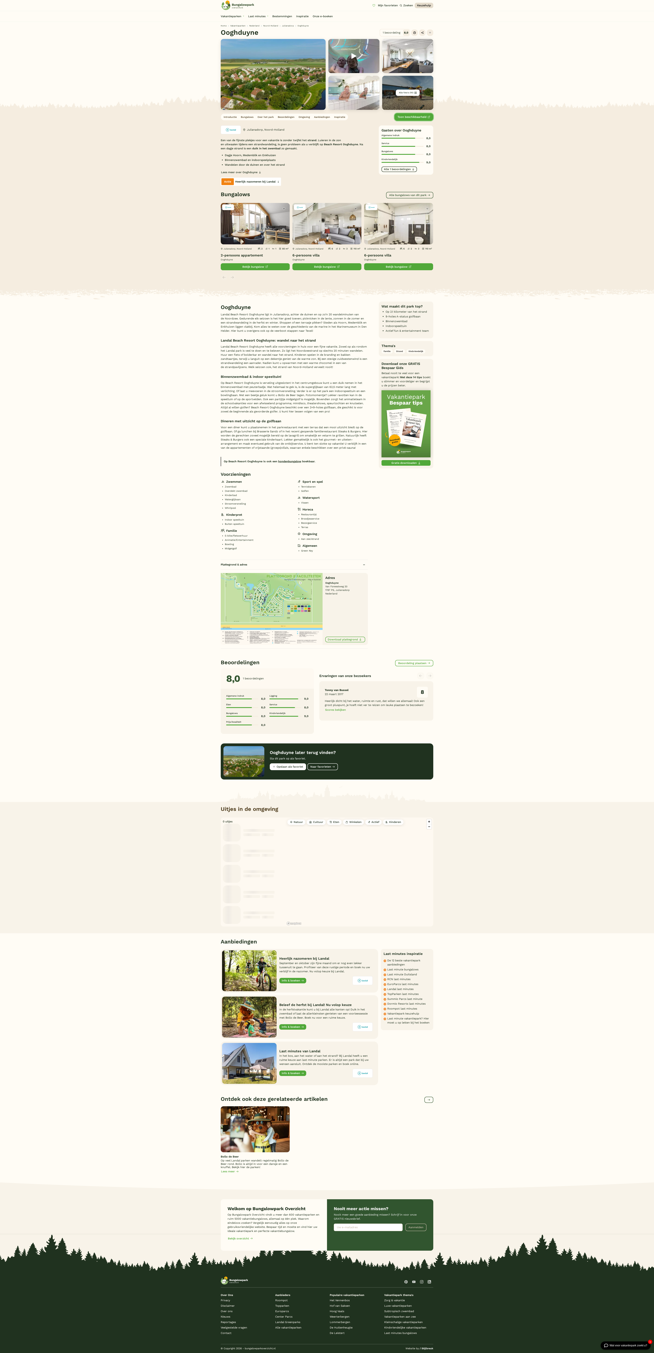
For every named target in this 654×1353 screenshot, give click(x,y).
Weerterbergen (339, 1316)
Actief (375, 822)
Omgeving (304, 117)
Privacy (225, 1300)
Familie (387, 351)
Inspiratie (339, 117)
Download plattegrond (343, 639)
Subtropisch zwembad (399, 1311)
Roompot (281, 1300)
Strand (399, 351)
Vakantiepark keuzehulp (403, 1013)
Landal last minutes (400, 989)
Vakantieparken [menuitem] (231, 16)
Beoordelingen (286, 117)
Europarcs (282, 1311)
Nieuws (225, 1316)
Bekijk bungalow (253, 266)
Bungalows (247, 117)
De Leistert (337, 1333)
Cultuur (318, 822)
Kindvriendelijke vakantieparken (405, 1327)
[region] (359, 871)
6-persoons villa (306, 255)
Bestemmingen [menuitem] (282, 16)
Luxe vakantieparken (398, 1305)
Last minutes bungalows (400, 1333)
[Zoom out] (429, 826)
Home (224, 26)
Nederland (254, 26)
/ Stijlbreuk (426, 1348)
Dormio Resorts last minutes (406, 1003)
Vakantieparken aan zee (400, 1316)
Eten (336, 822)
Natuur (298, 822)
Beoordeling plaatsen (412, 663)
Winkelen (355, 822)
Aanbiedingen (322, 117)
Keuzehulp (424, 5)
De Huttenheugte (341, 1327)
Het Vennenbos (340, 1300)
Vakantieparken (237, 26)
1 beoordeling (395, 32)
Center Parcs (283, 1316)
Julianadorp (288, 26)
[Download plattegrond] (272, 608)
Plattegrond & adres (234, 564)
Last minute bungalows (402, 969)
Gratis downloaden (404, 463)
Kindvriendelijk (416, 351)
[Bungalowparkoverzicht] (237, 5)
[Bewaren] (430, 32)
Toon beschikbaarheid (412, 117)
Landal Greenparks (287, 1322)
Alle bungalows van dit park (407, 195)
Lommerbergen (340, 1322)
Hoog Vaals (337, 1311)
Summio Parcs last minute (404, 999)
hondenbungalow (289, 461)
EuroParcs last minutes (402, 984)
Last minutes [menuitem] (257, 16)
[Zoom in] (429, 821)
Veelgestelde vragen (234, 1327)
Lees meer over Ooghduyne (239, 172)
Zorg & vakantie (394, 1300)
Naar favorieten (320, 766)
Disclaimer (228, 1305)
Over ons (226, 1311)
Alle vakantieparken (288, 1327)
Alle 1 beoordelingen (397, 169)
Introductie (230, 117)
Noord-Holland (270, 26)
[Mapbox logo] (293, 923)
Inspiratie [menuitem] (302, 16)
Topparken (282, 1305)
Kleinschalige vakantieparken (403, 1322)
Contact (226, 1333)
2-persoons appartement (242, 255)
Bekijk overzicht (238, 1238)
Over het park (266, 117)
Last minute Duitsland (402, 974)
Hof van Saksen (340, 1305)
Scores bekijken (335, 709)
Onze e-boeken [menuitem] (323, 16)
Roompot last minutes (402, 1008)
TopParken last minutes (403, 994)
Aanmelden (415, 1227)
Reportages (228, 1322)
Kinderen (395, 822)
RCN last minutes (398, 979)
